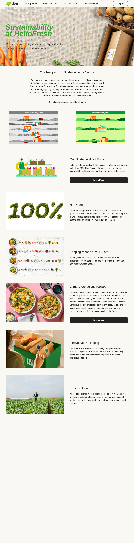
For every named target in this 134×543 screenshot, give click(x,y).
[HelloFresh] (12, 4)
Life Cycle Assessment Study (77, 95)
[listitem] (33, 127)
